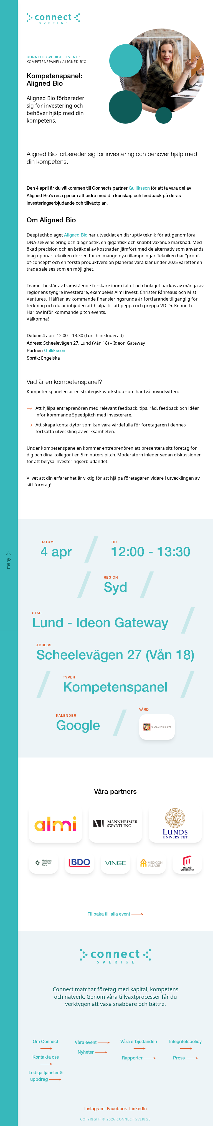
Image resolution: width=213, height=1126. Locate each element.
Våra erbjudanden (138, 1042)
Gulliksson (139, 189)
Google (78, 727)
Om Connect (45, 1042)
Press (179, 1058)
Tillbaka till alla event (109, 915)
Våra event (86, 1043)
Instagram (94, 1109)
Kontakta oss (45, 1058)
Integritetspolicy (185, 1042)
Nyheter (86, 1053)
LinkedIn (138, 1109)
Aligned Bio (75, 235)
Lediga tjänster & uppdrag (46, 1076)
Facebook (117, 1109)
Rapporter (132, 1058)
